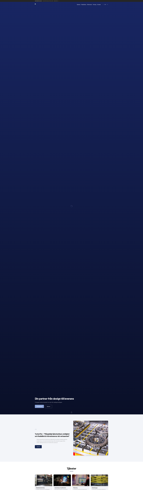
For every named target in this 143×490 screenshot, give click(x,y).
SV (105, 4)
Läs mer (38, 446)
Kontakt (99, 4)
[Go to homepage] (45, 4)
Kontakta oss (39, 406)
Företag (94, 4)
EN (107, 4)
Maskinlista (83, 4)
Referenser (89, 4)
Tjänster (78, 4)
